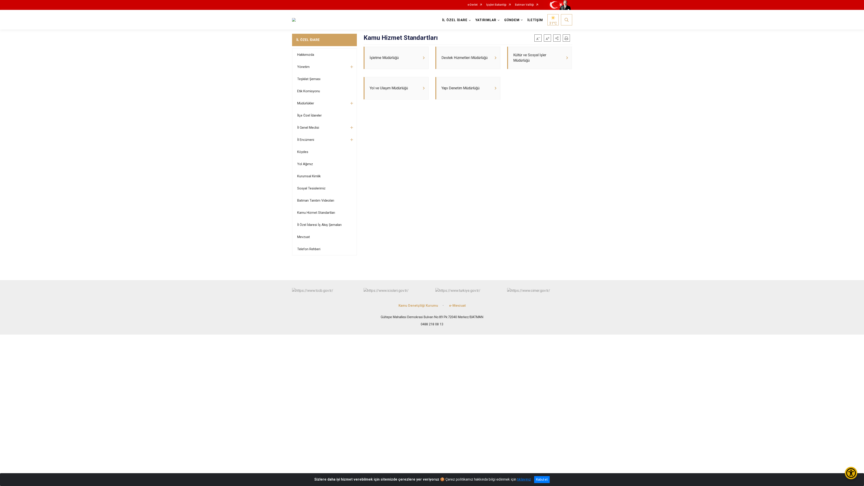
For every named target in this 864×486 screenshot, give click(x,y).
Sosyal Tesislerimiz (311, 188)
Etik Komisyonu (308, 91)
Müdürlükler (305, 103)
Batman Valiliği (524, 4)
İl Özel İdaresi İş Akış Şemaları (319, 225)
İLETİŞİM (535, 20)
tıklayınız (524, 479)
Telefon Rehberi (308, 249)
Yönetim (303, 67)
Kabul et (542, 479)
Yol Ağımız (305, 164)
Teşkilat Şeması (308, 79)
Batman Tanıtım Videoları (315, 200)
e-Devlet (473, 4)
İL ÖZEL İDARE (308, 40)
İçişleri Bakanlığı (496, 4)
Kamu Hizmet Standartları (316, 213)
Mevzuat (303, 237)
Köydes (302, 152)
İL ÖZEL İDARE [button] (455, 20)
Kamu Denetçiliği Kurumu (418, 306)
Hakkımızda (305, 55)
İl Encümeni (305, 140)
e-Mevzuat (457, 306)
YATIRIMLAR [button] (485, 20)
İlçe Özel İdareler (309, 115)
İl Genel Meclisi (308, 128)
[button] (556, 38)
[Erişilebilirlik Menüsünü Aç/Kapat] (851, 473)
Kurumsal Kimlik (309, 176)
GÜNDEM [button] (512, 20)
